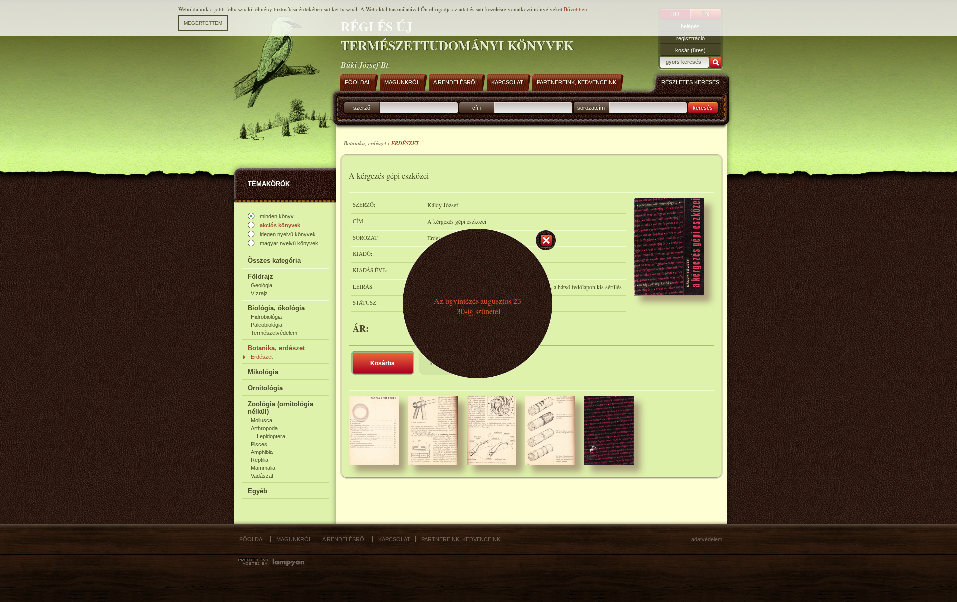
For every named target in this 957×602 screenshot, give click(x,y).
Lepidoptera (271, 436)
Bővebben (575, 9)
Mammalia (263, 468)
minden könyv (277, 216)
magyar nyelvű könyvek (289, 243)
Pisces (259, 444)
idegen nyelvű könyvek (288, 234)
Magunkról (294, 539)
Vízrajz (259, 293)
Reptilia (259, 460)
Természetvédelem (274, 333)
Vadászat (262, 476)
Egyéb (257, 491)
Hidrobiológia (266, 317)
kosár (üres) (690, 50)
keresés (703, 108)
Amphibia (262, 452)
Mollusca (261, 420)
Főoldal (252, 539)
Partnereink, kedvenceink (460, 539)
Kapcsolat (394, 539)
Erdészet (262, 357)
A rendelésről (344, 539)
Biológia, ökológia (276, 308)
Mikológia (263, 372)
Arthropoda (264, 428)
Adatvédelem (706, 539)
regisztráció (690, 38)
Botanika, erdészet (276, 348)
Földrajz (260, 276)
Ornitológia (265, 388)
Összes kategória (274, 260)
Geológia (261, 285)
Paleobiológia (266, 325)
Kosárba (382, 363)
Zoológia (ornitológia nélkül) (280, 407)
